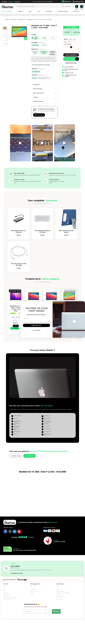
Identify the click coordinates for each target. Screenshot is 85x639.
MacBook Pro (6, 596)
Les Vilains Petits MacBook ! (9, 598)
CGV (57, 589)
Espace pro (66, 1)
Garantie (34, 75)
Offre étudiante (60, 596)
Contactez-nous (79, 1)
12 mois (34, 78)
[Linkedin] (14, 531)
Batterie (34, 68)
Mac (4, 591)
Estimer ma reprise (39, 115)
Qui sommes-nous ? (35, 591)
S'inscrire (56, 611)
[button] (15, 456)
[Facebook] (5, 531)
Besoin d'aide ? (60, 599)
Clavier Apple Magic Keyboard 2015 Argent (42, 231)
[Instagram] (10, 531)
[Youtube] (19, 531)
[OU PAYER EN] (71, 51)
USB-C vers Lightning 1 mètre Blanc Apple (18, 264)
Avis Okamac (33, 589)
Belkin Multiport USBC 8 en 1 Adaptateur (18, 231)
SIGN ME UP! (36, 325)
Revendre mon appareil (70, 59)
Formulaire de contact (17, 573)
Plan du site (59, 598)
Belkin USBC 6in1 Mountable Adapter (66, 231)
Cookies (58, 594)
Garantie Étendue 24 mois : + (44, 78)
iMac (4, 589)
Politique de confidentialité (62, 593)
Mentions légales (60, 591)
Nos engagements (35, 584)
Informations (60, 584)
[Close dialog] (83, 303)
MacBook (5, 593)
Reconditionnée (36, 71)
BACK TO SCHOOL (7, 599)
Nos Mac (5, 584)
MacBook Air (6, 594)
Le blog (31, 594)
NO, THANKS (36, 330)
